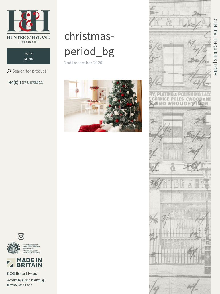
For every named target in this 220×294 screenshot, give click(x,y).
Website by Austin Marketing (25, 280)
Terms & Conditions (19, 285)
